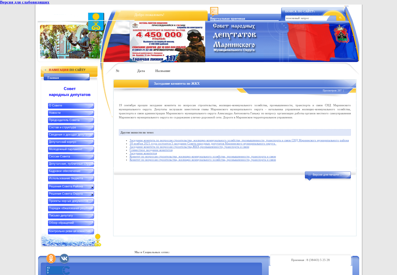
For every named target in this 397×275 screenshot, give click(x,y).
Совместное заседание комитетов (151, 150)
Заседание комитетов (143, 153)
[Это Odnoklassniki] (51, 258)
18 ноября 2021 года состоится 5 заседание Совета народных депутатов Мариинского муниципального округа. (203, 143)
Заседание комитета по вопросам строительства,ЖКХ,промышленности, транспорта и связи (189, 146)
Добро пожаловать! (149, 15)
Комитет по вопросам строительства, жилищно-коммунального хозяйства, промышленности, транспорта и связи (203, 156)
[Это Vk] (64, 258)
